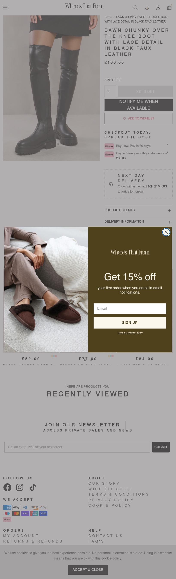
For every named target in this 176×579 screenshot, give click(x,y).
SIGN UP (130, 322)
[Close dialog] (166, 232)
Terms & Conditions (127, 333)
